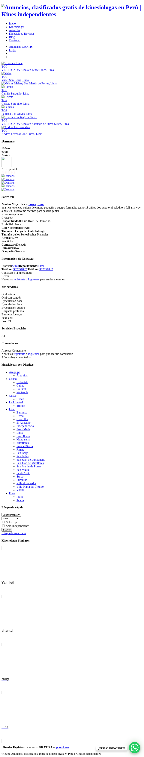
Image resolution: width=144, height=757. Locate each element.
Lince (19, 432)
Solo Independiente (17, 526)
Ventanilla (22, 392)
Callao (13, 378)
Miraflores (22, 442)
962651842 (20, 269)
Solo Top (11, 522)
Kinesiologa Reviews (21, 33)
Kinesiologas (16, 26)
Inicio (12, 23)
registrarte (19, 279)
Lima (41, 204)
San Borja (22, 452)
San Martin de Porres (28, 466)
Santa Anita (23, 473)
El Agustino (23, 422)
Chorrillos (22, 419)
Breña (20, 415)
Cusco (12, 395)
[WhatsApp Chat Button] (134, 747)
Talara (20, 500)
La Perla (21, 388)
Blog (12, 37)
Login (12, 50)
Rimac (20, 449)
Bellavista (22, 382)
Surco (32, 204)
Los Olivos (23, 436)
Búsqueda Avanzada (14, 533)
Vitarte (20, 490)
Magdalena (23, 439)
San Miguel (23, 469)
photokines (62, 747)
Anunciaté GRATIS (21, 46)
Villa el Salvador (26, 483)
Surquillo (21, 479)
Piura (12, 493)
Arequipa (14, 372)
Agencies (14, 30)
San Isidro (22, 456)
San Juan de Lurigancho (30, 459)
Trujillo (20, 405)
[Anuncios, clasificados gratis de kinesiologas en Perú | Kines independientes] (72, 14)
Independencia (25, 426)
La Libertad (16, 402)
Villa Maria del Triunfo (30, 486)
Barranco (21, 412)
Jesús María (23, 429)
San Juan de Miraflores (30, 463)
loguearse (33, 279)
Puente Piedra (24, 446)
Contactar (14, 40)
